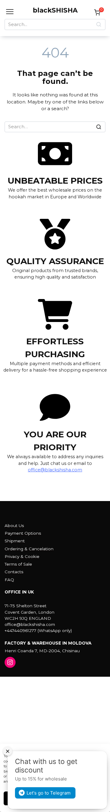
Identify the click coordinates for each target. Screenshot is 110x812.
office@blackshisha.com (55, 470)
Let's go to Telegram (49, 793)
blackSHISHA (55, 10)
